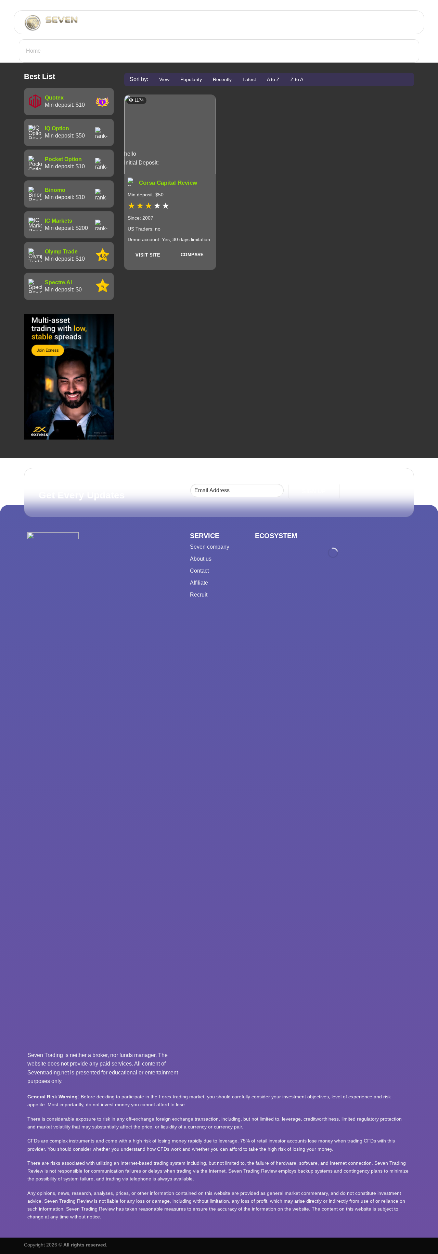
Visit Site (148, 255)
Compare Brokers (325, 22)
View (164, 79)
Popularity (191, 79)
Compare (192, 254)
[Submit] (188, 22)
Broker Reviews (269, 22)
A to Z (273, 79)
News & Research (384, 22)
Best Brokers (220, 22)
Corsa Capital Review (168, 183)
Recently (222, 79)
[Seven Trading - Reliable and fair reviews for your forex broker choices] (70, 23)
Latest (249, 79)
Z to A (297, 79)
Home (33, 51)
